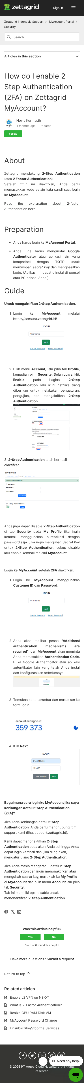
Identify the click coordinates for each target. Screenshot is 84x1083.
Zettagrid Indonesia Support (23, 21)
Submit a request (60, 959)
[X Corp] (13, 912)
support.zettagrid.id (50, 832)
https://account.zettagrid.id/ (35, 319)
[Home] (22, 9)
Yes (30, 937)
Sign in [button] (58, 8)
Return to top (15, 974)
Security (10, 26)
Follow (13, 133)
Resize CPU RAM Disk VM (30, 1013)
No (54, 937)
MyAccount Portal (61, 21)
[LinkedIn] (19, 912)
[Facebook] (6, 912)
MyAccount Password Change (33, 1020)
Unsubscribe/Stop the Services (34, 1028)
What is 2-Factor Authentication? (36, 1005)
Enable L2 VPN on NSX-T (29, 997)
